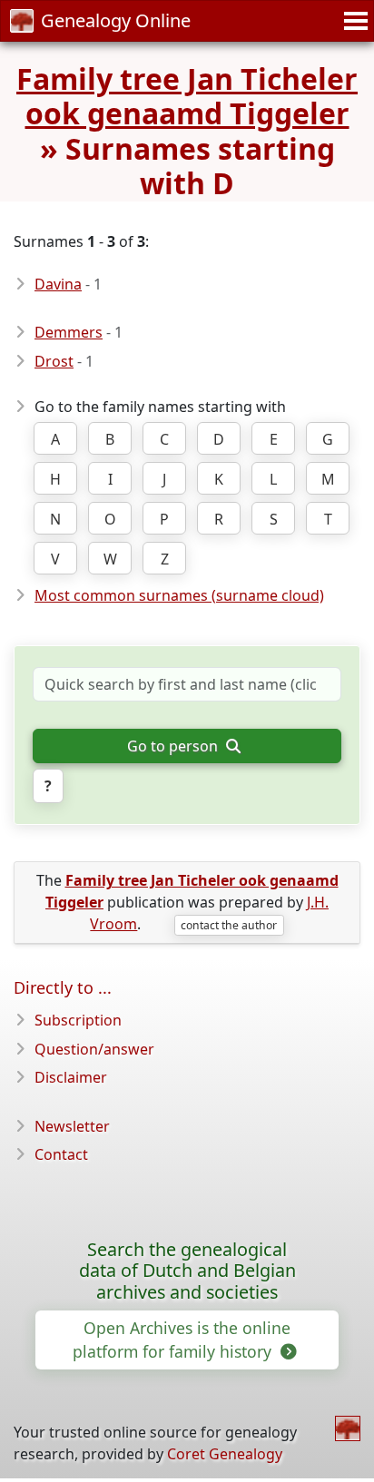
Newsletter (72, 1126)
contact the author (229, 925)
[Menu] (353, 21)
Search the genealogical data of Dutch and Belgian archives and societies (187, 1271)
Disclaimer (70, 1077)
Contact (61, 1154)
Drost (54, 361)
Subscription (78, 1020)
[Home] (347, 1428)
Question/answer (94, 1049)
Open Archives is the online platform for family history (181, 1339)
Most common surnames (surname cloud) (179, 595)
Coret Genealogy (224, 1454)
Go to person (174, 746)
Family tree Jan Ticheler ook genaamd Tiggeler (187, 95)
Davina (58, 284)
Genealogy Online (116, 20)
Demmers (68, 332)
